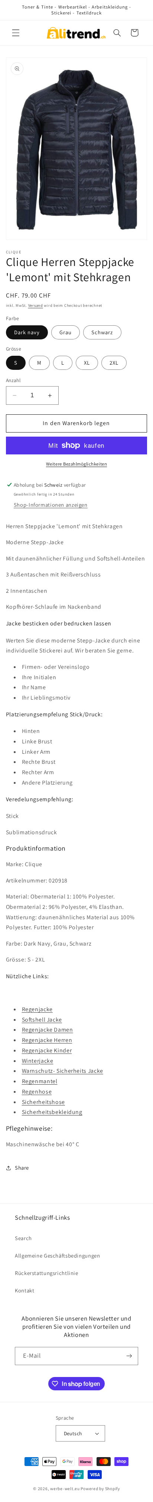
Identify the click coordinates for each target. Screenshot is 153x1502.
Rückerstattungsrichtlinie (46, 1272)
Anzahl (13, 380)
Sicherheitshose (43, 1102)
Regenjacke (37, 1009)
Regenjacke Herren (47, 1040)
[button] (15, 32)
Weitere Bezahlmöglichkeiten (76, 464)
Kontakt (24, 1290)
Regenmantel (40, 1081)
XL (87, 362)
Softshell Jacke (42, 1019)
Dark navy (27, 332)
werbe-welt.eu (65, 1488)
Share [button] (22, 1167)
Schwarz (102, 332)
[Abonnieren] (129, 1356)
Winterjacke (37, 1061)
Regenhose (37, 1091)
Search (23, 1238)
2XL (114, 362)
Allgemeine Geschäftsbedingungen (57, 1255)
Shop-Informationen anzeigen (51, 504)
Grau (65, 332)
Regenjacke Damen (47, 1029)
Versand (35, 305)
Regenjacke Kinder (47, 1050)
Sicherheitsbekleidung (52, 1112)
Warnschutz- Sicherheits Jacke (62, 1071)
